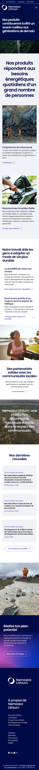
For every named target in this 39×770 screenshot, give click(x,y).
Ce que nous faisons (16, 720)
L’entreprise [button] (7, 162)
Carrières (11, 733)
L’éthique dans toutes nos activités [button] (15, 317)
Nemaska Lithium (15, 715)
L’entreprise (12, 718)
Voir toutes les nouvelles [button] (18, 548)
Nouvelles (12, 735)
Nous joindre (13, 740)
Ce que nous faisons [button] (10, 228)
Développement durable (17, 722)
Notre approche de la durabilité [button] (17, 289)
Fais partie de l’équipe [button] (15, 654)
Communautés (14, 725)
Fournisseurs (13, 738)
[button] (36, 7)
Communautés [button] (18, 391)
